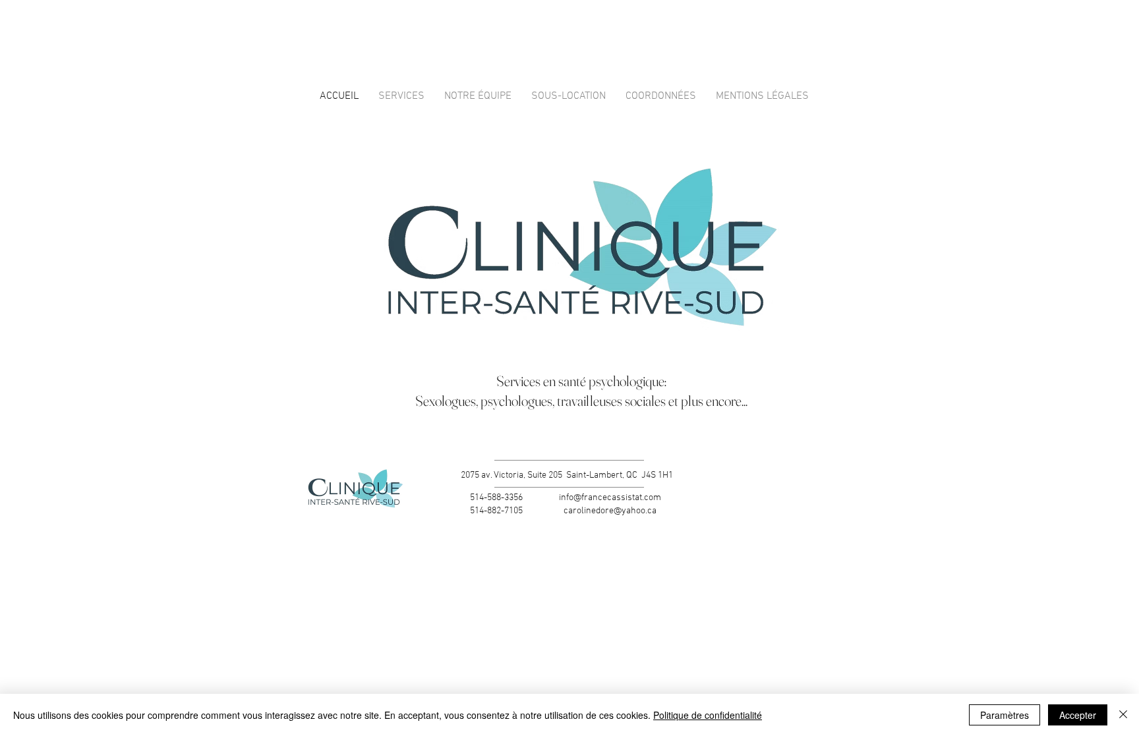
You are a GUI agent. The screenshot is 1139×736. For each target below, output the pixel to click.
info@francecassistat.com (610, 497)
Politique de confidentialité (707, 715)
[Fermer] (1123, 714)
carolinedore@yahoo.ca (610, 511)
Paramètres (1004, 715)
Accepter (1077, 715)
